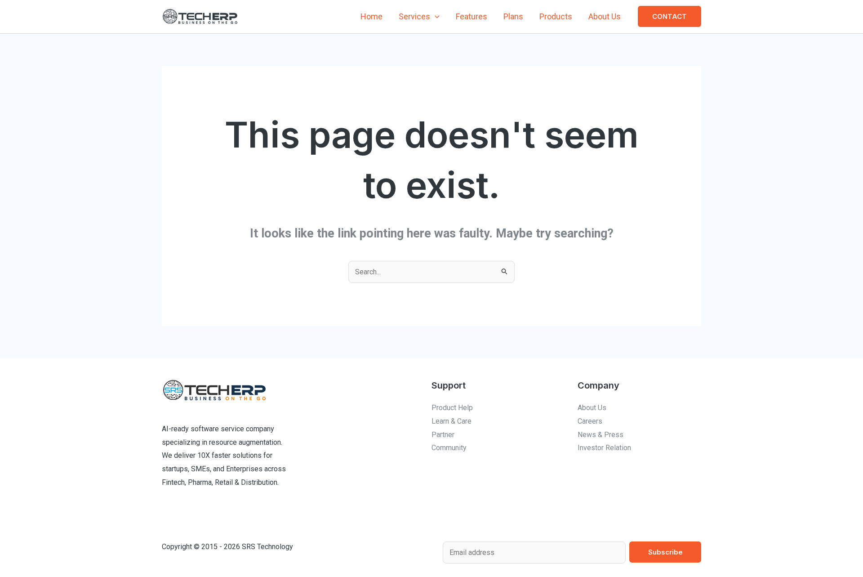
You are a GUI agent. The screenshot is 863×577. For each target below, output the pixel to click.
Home (371, 16)
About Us (604, 16)
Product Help (452, 407)
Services (414, 16)
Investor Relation (604, 447)
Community (449, 447)
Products (555, 16)
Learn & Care (452, 421)
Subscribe (665, 552)
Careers (590, 421)
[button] (435, 16)
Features (471, 16)
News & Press (600, 434)
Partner (443, 434)
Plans (513, 16)
